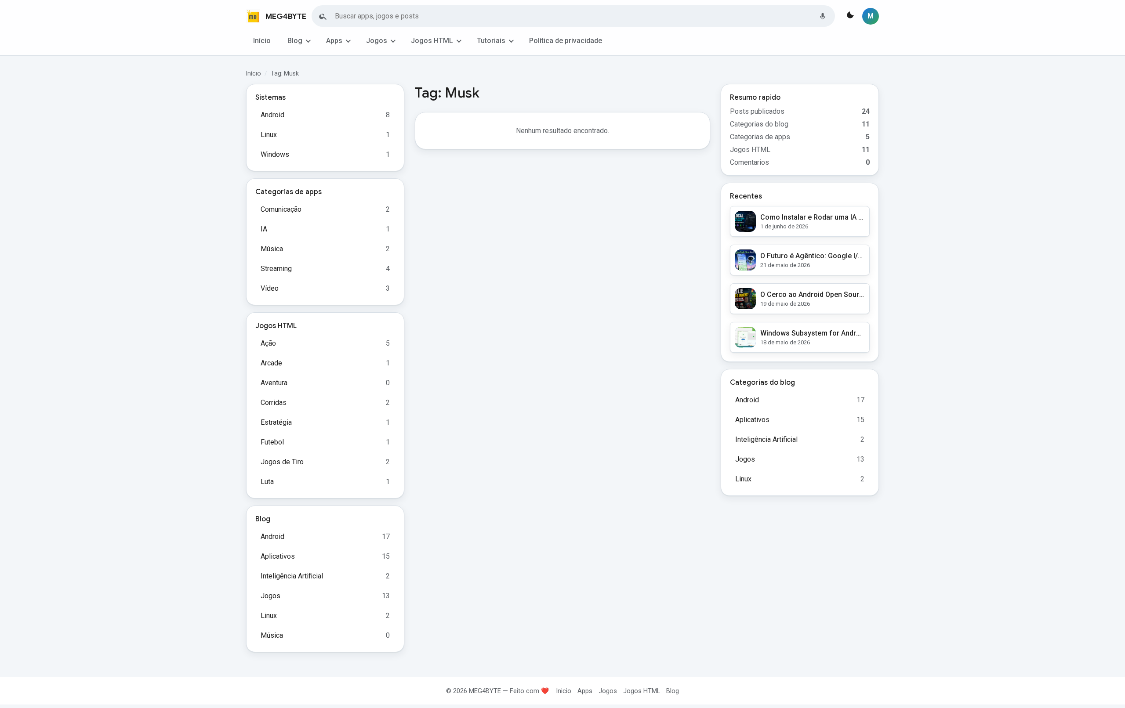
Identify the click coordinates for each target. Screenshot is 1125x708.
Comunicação (281, 209)
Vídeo (270, 288)
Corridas (274, 402)
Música (272, 249)
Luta (267, 481)
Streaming (276, 268)
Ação (268, 343)
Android (272, 115)
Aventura (274, 383)
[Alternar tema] (849, 16)
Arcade (271, 363)
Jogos (376, 40)
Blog (294, 40)
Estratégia (276, 422)
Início (262, 40)
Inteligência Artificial (292, 576)
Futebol (272, 442)
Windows (275, 154)
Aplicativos (278, 556)
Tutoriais (491, 40)
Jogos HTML (432, 40)
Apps (334, 40)
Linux (269, 134)
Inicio (563, 691)
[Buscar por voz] (823, 16)
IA (264, 229)
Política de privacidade (565, 40)
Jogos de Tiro (282, 462)
